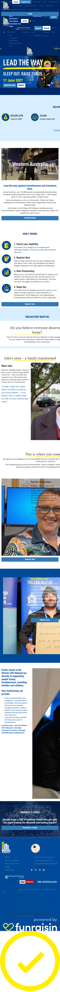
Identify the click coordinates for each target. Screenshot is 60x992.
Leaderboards (37, 16)
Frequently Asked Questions (46, 863)
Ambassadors (13, 18)
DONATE (21, 85)
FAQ (53, 13)
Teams (11, 26)
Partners (45, 16)
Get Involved (11, 13)
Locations (25, 13)
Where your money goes (44, 857)
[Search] (18, 28)
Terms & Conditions (25, 889)
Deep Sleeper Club (15, 24)
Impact (33, 13)
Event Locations (12, 860)
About (11, 16)
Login (33, 21)
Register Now (30, 304)
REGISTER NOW (9, 85)
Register (53, 17)
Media (7, 867)
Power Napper (13, 21)
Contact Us (9, 870)
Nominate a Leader (30, 827)
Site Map (45, 889)
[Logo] (6, 5)
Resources (46, 13)
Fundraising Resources (43, 860)
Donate (25, 21)
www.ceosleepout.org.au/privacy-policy (25, 916)
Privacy (37, 889)
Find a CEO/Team (12, 863)
